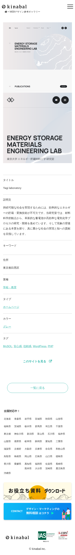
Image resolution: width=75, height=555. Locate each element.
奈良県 (48, 449)
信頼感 (27, 346)
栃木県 (28, 426)
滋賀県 (7, 449)
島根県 (17, 456)
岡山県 (28, 456)
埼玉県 (48, 426)
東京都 (7, 433)
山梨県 (7, 441)
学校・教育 (10, 287)
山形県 (59, 419)
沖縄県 (7, 473)
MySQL (7, 346)
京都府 (17, 449)
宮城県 (38, 419)
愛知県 (48, 441)
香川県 (7, 463)
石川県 (51, 433)
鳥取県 (7, 456)
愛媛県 (17, 463)
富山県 (40, 433)
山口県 (48, 456)
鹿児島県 (60, 468)
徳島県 (59, 456)
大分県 (38, 468)
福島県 (7, 426)
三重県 (59, 441)
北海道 (7, 419)
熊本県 (28, 468)
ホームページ (11, 307)
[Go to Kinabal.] (6, 11)
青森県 (17, 419)
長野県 (17, 441)
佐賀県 (48, 463)
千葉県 (59, 426)
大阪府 (28, 449)
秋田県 (48, 419)
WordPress (39, 346)
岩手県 (28, 419)
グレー (7, 326)
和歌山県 (60, 449)
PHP (50, 346)
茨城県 (17, 426)
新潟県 (30, 433)
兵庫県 (38, 449)
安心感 (18, 346)
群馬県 (38, 426)
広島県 (38, 456)
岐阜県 (28, 441)
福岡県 (38, 463)
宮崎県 (48, 468)
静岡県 (38, 441)
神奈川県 (18, 433)
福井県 (61, 433)
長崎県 (59, 463)
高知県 (28, 463)
